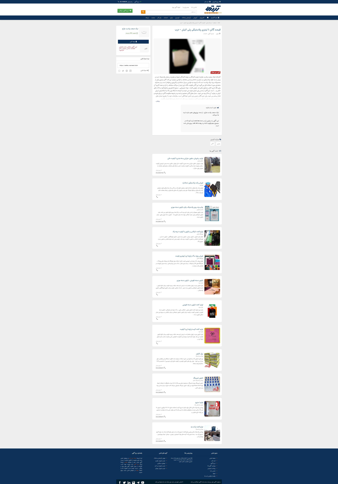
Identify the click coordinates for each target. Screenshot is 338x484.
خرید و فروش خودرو (160, 461)
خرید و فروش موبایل (160, 468)
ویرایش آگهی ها (211, 466)
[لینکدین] (130, 71)
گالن (212, 144)
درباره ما (185, 7)
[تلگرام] (127, 71)
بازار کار (159, 18)
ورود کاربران (215, 2)
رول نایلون (199, 353)
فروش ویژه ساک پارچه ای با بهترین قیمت (189, 256)
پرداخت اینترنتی (211, 468)
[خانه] (207, 17)
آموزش (195, 18)
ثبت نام (207, 2)
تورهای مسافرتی (161, 463)
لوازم (171, 18)
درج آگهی (137, 2)
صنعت (153, 18)
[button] (125, 11)
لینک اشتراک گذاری (145, 59)
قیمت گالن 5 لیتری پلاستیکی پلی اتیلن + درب (197, 30)
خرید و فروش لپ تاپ (160, 466)
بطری (218, 144)
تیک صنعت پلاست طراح (130, 28)
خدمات (166, 18)
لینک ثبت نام (132, 458)
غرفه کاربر (132, 42)
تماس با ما (194, 7)
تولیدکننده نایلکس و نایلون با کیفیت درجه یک (188, 231)
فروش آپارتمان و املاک (159, 458)
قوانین (125, 462)
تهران (217, 34)
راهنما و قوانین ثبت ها (209, 476)
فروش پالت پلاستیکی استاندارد (192, 183)
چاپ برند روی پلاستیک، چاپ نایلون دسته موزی (187, 207)
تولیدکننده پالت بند (197, 427)
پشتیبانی (126, 2)
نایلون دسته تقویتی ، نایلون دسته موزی (190, 280)
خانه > (218, 23)
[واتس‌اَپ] (119, 71)
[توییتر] (123, 71)
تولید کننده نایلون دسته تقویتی (193, 305)
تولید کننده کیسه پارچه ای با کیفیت (191, 329)
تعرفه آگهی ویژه (176, 7)
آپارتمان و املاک (186, 18)
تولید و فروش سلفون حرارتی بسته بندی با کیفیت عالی (185, 158)
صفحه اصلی (212, 458)
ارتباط (147, 18)
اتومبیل (177, 18)
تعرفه (214, 474)
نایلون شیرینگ (198, 378)
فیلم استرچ (199, 402)
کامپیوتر (202, 18)
